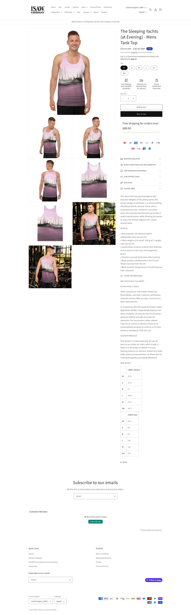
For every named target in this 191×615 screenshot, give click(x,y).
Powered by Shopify (50, 610)
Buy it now (141, 114)
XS (124, 68)
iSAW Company (38, 610)
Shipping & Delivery (103, 558)
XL (154, 68)
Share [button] (125, 462)
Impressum (33, 566)
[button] (84, 7)
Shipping (134, 52)
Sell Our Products (35, 558)
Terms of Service (102, 566)
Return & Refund (102, 554)
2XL (124, 73)
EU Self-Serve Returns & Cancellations (43, 562)
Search (31, 554)
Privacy (99, 562)
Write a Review (95, 521)
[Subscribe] (114, 496)
